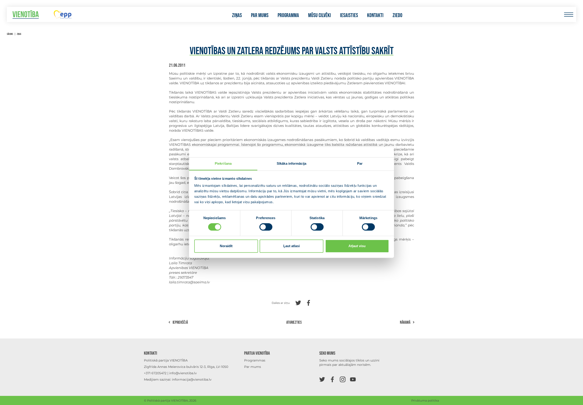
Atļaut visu (357, 246)
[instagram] (343, 379)
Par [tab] (360, 163)
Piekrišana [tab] (223, 163)
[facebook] (332, 379)
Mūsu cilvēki (319, 15)
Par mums (259, 15)
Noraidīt (226, 246)
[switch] (265, 227)
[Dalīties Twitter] (298, 302)
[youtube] (353, 379)
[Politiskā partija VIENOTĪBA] (25, 14)
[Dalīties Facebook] (308, 302)
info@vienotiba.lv (183, 373)
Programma (288, 15)
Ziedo (397, 15)
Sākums (10, 34)
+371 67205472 (155, 373)
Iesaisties (349, 15)
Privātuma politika (425, 400)
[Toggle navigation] (568, 14)
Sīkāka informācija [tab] (291, 163)
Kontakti (375, 15)
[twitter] (322, 379)
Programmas (254, 360)
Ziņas (237, 15)
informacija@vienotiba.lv (192, 379)
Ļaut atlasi (291, 246)
